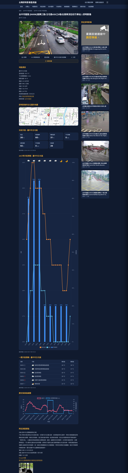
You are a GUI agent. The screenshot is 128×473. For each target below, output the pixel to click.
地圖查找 (34, 6)
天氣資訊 (58, 6)
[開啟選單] (107, 2)
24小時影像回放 (35, 57)
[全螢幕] (75, 51)
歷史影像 (46, 57)
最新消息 (83, 6)
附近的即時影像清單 (28, 96)
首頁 (21, 6)
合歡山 (27, 6)
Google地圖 (22, 458)
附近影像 (42, 6)
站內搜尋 (50, 6)
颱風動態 (66, 6)
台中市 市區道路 (27, 10)
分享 (74, 57)
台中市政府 (28, 99)
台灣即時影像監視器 (27, 2)
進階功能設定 (99, 2)
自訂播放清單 (89, 2)
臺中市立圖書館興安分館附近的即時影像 (30, 460)
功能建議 (91, 6)
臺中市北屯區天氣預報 (60, 57)
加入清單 (24, 57)
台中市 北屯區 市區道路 (40, 10)
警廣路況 (74, 6)
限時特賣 (49, 61)
